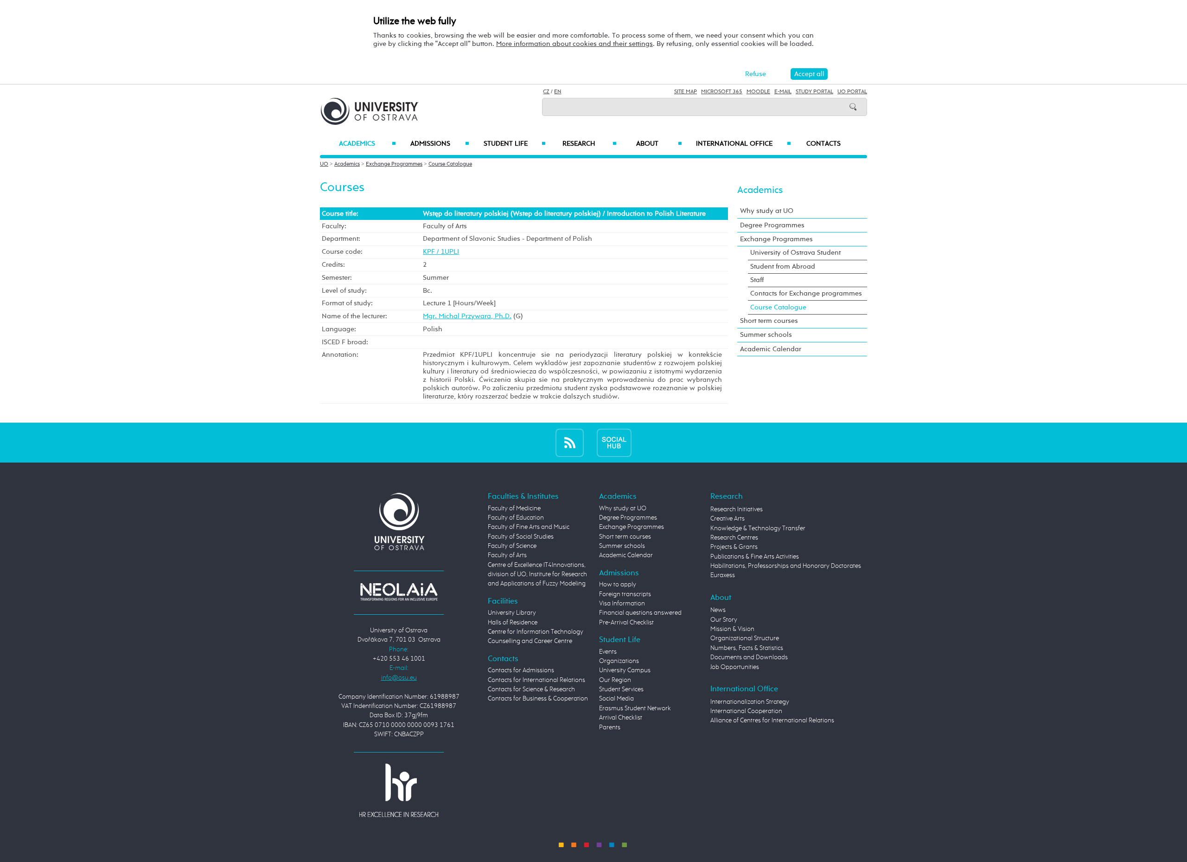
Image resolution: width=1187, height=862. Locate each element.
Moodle (758, 92)
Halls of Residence (512, 622)
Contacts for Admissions (521, 670)
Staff (757, 280)
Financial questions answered (640, 613)
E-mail (782, 92)
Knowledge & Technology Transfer (757, 528)
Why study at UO (766, 210)
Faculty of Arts (507, 555)
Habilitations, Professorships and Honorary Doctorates (785, 566)
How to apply (617, 584)
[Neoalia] (398, 591)
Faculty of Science (512, 546)
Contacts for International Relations (536, 680)
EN (557, 92)
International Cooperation (746, 711)
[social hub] (614, 442)
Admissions (439, 144)
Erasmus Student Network (635, 708)
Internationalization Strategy (749, 702)
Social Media (616, 698)
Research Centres (734, 537)
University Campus (625, 670)
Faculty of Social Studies (521, 537)
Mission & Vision (732, 629)
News (718, 610)
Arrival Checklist (620, 717)
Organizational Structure (744, 638)
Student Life (515, 144)
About (659, 144)
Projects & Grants (734, 547)
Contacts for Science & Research (531, 689)
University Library (512, 613)
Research (589, 144)
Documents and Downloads (749, 657)
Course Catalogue (450, 164)
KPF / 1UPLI (441, 251)
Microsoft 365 (721, 92)
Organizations (619, 661)
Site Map (685, 92)
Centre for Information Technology (535, 632)
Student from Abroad (782, 266)
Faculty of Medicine (514, 508)
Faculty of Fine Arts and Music (528, 527)
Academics (367, 144)
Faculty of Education (516, 518)
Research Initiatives (736, 509)
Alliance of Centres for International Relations (772, 720)
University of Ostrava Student (795, 252)
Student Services (621, 689)
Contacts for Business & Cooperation (538, 698)
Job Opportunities (734, 667)
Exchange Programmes (394, 164)
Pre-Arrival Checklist (626, 622)
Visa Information (622, 603)
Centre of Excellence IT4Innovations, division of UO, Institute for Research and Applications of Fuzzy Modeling (537, 574)
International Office (743, 144)
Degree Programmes (772, 225)
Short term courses (769, 320)
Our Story (723, 620)
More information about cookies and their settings (574, 43)
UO (324, 164)
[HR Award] (398, 789)
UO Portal (852, 92)
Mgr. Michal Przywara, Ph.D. (467, 316)
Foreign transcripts (625, 594)
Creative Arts (727, 518)
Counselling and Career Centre (530, 641)
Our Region (615, 680)
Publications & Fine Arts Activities (754, 556)
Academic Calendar (770, 349)
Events (608, 652)
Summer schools (766, 334)
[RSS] (569, 442)
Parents (609, 727)
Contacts (823, 144)
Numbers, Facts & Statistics (746, 648)
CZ (546, 92)
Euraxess (722, 575)
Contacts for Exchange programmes (806, 293)
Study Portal (814, 92)
